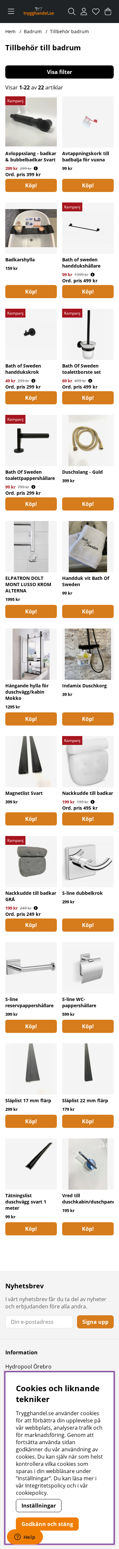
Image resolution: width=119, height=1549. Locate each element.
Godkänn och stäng (47, 1524)
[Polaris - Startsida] (38, 11)
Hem (10, 31)
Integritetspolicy (45, 1485)
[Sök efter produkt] (71, 11)
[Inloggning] (84, 11)
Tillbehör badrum (69, 31)
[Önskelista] (96, 11)
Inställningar (38, 1505)
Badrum (33, 31)
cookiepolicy (31, 1492)
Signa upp (95, 1321)
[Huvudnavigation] (11, 11)
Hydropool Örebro (28, 1366)
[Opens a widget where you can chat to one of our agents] (25, 1537)
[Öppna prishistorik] (36, 168)
